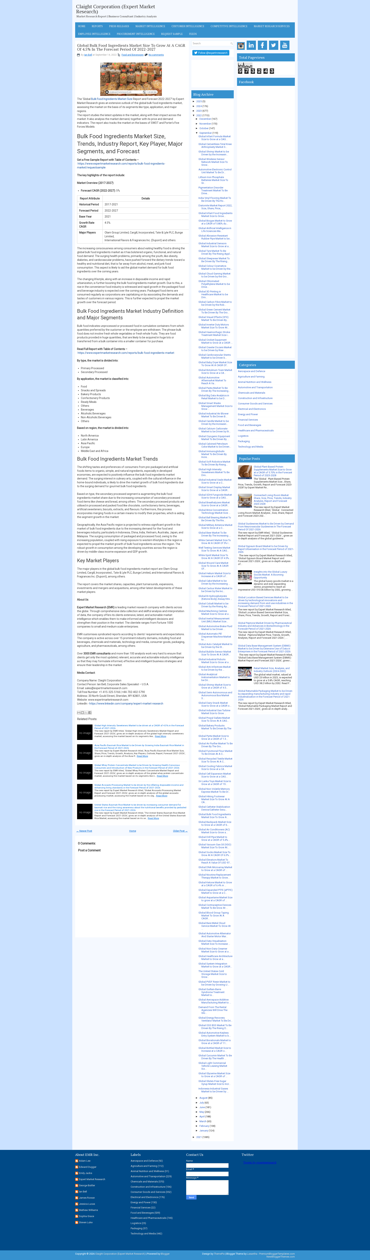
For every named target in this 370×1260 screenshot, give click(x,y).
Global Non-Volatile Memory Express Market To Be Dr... (214, 790)
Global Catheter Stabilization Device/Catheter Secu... (214, 808)
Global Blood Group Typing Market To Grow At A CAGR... (213, 915)
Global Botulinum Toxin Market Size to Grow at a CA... (215, 371)
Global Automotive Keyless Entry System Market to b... (214, 1034)
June (202, 1107)
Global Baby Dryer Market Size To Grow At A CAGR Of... (215, 364)
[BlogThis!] (82, 713)
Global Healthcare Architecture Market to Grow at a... (215, 957)
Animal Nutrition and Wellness (254, 382)
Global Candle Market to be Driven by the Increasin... (213, 422)
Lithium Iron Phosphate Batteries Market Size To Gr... (213, 180)
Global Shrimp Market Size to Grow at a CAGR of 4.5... (214, 686)
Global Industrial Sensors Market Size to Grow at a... (214, 245)
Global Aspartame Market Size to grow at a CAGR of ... (215, 899)
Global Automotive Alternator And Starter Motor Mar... (214, 935)
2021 (199, 1137)
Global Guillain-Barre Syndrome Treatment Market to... (211, 992)
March (202, 1121)
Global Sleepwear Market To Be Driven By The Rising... (214, 260)
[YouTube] (285, 50)
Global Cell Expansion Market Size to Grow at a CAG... (214, 775)
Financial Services (248, 419)
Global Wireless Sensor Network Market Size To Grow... (213, 162)
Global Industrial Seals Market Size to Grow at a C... (215, 481)
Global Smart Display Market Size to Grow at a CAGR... (214, 489)
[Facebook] (263, 50)
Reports (97, 26)
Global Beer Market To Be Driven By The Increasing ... (214, 534)
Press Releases (119, 26)
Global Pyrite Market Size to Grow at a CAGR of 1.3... (213, 737)
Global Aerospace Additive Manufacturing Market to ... (214, 1001)
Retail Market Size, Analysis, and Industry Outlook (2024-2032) (272, 670)
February (204, 1125)
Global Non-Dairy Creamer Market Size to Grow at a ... (214, 950)
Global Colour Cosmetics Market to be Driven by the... (215, 267)
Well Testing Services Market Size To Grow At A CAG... (214, 549)
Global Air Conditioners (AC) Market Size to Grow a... (214, 831)
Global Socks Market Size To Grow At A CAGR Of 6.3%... (214, 854)
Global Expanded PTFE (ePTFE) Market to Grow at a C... (215, 891)
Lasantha (252, 1253)
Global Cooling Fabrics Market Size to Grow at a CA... (215, 768)
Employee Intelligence (94, 34)
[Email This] (79, 713)
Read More (160, 736)
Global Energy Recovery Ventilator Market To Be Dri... (215, 1019)
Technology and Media (250, 446)
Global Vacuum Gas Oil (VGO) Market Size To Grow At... (214, 846)
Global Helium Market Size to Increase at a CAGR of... (214, 575)
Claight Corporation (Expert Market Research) (115, 9)
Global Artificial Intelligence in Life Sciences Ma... (214, 230)
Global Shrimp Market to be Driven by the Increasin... (213, 153)
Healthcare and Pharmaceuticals (256, 430)
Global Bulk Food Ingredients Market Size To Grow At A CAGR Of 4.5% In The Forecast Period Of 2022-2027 (131, 47)
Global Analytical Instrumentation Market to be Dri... (214, 677)
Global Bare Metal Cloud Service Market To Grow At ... (214, 926)
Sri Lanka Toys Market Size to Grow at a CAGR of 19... (214, 783)
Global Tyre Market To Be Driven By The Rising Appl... (214, 252)
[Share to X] (86, 713)
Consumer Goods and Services (255, 403)
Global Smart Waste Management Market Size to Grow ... (215, 406)
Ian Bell (88, 55)
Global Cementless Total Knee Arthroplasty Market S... (215, 145)
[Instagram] (241, 50)
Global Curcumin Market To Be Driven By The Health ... (215, 1057)
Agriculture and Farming (251, 376)
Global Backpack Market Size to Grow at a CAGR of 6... (214, 823)
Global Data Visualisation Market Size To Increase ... (214, 942)
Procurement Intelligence (136, 34)
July (201, 1102)
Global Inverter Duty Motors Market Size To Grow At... (213, 326)
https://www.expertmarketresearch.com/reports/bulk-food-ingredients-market (126, 352)
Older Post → (180, 830)
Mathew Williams (88, 1210)
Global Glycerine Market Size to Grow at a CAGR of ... (214, 1075)
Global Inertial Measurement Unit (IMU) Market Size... (214, 620)
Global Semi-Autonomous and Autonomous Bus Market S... (215, 695)
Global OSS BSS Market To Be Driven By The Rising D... (214, 1027)
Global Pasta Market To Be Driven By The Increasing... (214, 389)
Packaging (244, 441)
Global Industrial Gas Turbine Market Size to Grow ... (214, 712)
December (205, 118)
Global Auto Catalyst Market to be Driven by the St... (215, 645)
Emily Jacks (85, 1173)
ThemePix (219, 1253)
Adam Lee (84, 1160)
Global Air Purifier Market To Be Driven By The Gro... (215, 745)
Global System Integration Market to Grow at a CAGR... (215, 965)
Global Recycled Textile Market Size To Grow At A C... (215, 760)
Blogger (165, 1253)
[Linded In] (252, 50)
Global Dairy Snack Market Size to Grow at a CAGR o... (214, 704)
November (205, 123)
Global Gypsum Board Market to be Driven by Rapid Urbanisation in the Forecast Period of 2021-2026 (266, 549)
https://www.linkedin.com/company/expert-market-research (126, 703)
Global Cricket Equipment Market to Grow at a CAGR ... (215, 341)
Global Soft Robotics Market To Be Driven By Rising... (214, 463)
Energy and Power (248, 414)
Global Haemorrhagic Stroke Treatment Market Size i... (214, 333)
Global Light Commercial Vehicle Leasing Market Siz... (212, 1066)
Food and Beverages (133, 55)
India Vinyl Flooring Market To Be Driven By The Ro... (214, 199)
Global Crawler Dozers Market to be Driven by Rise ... (215, 349)
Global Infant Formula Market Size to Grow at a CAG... (214, 138)
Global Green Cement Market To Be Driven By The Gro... (214, 311)
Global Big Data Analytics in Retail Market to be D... (213, 397)
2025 (199, 101)
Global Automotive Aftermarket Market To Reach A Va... (212, 380)
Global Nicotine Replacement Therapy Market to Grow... (214, 876)
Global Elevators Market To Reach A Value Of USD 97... (214, 861)
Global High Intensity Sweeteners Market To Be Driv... (214, 472)
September (205, 132)
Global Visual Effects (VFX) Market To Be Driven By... (213, 318)
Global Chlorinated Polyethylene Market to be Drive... (214, 284)
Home (81, 26)
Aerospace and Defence (251, 371)
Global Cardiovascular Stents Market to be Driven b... (214, 356)
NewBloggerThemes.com (281, 1256)
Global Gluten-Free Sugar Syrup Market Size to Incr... (214, 1082)
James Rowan (87, 1197)
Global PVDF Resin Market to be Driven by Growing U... (214, 983)
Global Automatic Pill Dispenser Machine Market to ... (214, 636)
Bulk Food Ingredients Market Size (111, 98)
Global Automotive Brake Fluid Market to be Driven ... (215, 628)
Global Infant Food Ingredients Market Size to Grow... (215, 215)
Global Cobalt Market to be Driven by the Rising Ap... (213, 605)
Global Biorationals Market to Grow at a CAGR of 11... (214, 1042)
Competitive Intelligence (229, 26)
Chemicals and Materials (251, 392)
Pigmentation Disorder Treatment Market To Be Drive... (213, 190)
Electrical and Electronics (252, 408)
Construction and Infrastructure (255, 398)
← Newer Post (84, 830)
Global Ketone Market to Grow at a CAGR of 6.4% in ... (215, 884)
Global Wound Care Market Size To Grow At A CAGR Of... (213, 565)
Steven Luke (85, 1222)
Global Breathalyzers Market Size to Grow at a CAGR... (214, 504)
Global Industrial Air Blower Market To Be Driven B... (213, 415)
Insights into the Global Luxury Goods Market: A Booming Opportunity (270, 574)
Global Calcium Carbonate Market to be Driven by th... (214, 430)
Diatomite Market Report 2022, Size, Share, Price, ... (215, 207)
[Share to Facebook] (90, 713)
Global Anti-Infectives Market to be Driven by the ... (214, 668)
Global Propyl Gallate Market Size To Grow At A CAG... (214, 719)
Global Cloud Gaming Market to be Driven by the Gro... (214, 275)
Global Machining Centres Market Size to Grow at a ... (214, 612)
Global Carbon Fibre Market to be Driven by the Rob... (215, 303)
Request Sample (172, 34)
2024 (199, 106)
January (203, 1130)
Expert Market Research (92, 1179)
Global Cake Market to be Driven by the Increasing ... (214, 582)
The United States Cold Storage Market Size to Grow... (212, 974)
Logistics (243, 435)
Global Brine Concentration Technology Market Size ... (214, 511)
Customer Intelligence (188, 26)
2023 (199, 110)
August (203, 1097)
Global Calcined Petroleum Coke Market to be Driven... (214, 445)
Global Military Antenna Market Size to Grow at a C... (215, 526)
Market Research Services (272, 26)
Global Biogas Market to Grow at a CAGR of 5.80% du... (215, 222)
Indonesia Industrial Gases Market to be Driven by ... (213, 1090)
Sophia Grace (86, 1216)
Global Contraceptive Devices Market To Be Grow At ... (214, 906)
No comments (156, 55)
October (204, 128)
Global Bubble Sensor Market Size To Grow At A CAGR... (214, 653)
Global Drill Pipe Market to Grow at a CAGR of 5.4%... (214, 838)
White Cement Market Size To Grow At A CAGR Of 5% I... (214, 542)
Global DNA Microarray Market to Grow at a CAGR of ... (215, 869)
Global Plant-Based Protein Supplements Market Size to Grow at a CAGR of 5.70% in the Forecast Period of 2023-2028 (273, 471)
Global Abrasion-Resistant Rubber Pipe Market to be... (214, 237)
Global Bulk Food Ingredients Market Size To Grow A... (214, 816)
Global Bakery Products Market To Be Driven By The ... (214, 728)
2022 (199, 115)
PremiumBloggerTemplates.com (277, 1253)
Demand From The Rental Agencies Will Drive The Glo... (212, 1010)
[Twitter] (274, 50)
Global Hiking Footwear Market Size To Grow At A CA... (214, 799)
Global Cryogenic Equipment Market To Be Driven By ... (214, 438)
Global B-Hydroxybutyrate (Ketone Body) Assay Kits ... (215, 597)
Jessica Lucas (87, 1203)
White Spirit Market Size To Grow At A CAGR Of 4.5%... (214, 557)
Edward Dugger (87, 1166)
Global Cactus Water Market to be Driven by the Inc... (215, 590)
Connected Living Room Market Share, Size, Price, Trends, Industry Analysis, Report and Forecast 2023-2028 (273, 499)
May (201, 1111)
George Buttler (87, 1185)
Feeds (193, 34)
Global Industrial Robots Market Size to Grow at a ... (214, 661)
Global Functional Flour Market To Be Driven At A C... (215, 752)
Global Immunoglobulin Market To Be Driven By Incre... (212, 454)
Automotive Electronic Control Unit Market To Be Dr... (215, 171)
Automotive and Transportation (255, 387)
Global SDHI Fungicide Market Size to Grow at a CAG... (215, 496)
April (202, 1116)
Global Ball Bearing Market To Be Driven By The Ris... (214, 519)
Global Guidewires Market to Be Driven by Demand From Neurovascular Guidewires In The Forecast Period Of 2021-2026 (266, 526)
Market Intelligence (150, 26)
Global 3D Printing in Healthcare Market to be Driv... (213, 294)
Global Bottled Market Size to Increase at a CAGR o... (214, 1049)
